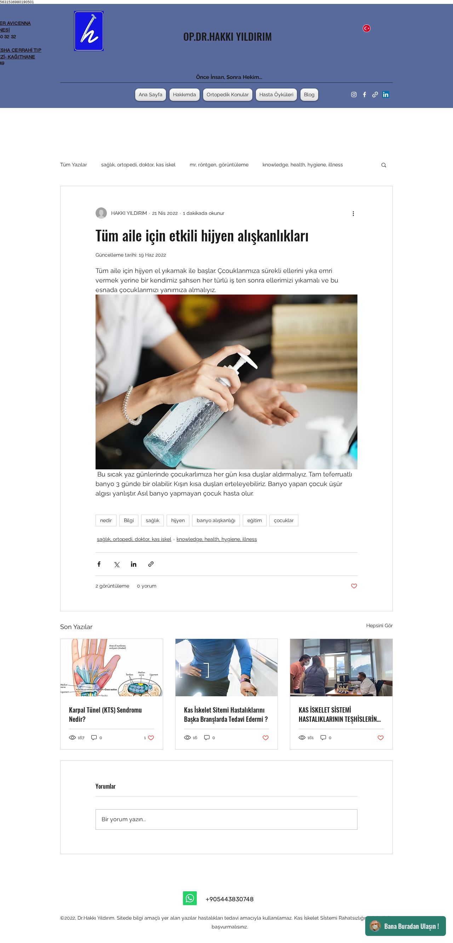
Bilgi (129, 520)
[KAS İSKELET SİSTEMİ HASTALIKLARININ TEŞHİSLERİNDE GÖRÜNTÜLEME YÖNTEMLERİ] (341, 667)
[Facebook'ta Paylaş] (99, 564)
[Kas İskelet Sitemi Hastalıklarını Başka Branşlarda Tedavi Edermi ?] (227, 667)
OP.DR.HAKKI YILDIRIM (227, 36)
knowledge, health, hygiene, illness (303, 164)
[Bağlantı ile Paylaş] (151, 564)
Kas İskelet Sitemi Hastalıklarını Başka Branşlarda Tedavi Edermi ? (226, 714)
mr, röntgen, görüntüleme (219, 164)
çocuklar (284, 520)
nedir (106, 520)
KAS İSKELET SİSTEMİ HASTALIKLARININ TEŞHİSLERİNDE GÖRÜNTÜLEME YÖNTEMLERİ (341, 714)
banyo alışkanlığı (216, 520)
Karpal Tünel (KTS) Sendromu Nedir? (105, 714)
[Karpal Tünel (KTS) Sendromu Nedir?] (112, 667)
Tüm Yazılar (73, 164)
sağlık (152, 520)
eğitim (254, 520)
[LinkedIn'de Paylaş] (133, 564)
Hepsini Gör (379, 625)
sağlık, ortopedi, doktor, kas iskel (138, 164)
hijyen (178, 520)
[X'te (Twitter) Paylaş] (116, 564)
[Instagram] (353, 94)
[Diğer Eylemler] (353, 213)
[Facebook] (364, 94)
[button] (383, 164)
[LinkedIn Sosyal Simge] (385, 94)
